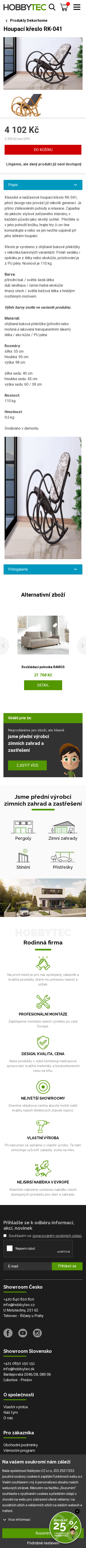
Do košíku (43, 150)
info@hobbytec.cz (19, 1305)
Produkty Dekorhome (28, 20)
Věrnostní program (19, 1450)
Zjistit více (27, 765)
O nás (8, 1418)
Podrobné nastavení (43, 1543)
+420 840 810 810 (18, 1299)
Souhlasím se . (45, 1236)
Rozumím (43, 1533)
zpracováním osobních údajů (57, 1236)
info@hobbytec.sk (18, 1369)
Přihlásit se (67, 1266)
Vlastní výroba (15, 1407)
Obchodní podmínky (20, 1445)
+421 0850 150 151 (19, 1363)
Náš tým (10, 1412)
